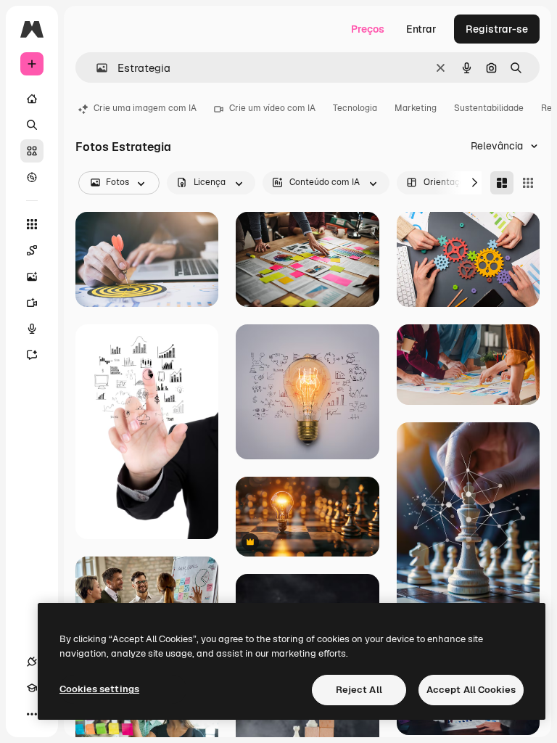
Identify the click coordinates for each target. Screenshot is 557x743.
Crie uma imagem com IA (145, 108)
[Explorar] (32, 177)
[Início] (32, 98)
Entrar (421, 29)
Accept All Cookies (471, 690)
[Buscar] (32, 124)
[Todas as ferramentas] (32, 224)
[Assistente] (32, 354)
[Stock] (32, 151)
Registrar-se (497, 29)
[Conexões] (32, 661)
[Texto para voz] (32, 328)
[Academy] (32, 687)
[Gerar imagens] (32, 276)
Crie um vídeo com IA (272, 108)
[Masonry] (501, 182)
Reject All (359, 690)
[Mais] (32, 714)
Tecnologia (355, 108)
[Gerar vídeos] (32, 302)
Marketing (416, 108)
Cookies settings (99, 689)
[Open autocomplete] (96, 67)
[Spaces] (32, 250)
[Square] (528, 182)
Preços (367, 29)
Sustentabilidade (489, 108)
